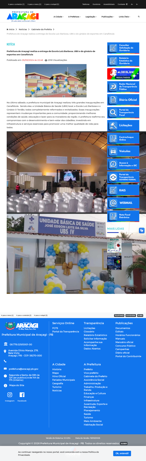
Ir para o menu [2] (34, 4)
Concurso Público (125, 345)
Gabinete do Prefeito (95, 376)
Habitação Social (93, 424)
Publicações (107, 16)
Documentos (122, 328)
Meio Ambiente (93, 421)
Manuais (120, 338)
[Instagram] (10, 395)
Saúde (87, 414)
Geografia (57, 383)
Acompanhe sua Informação (93, 343)
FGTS (55, 328)
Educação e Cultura (95, 393)
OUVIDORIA (130, 315)
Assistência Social (94, 379)
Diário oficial (122, 352)
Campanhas (122, 349)
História (56, 369)
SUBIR (140, 315)
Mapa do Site (16, 385)
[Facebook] (22, 395)
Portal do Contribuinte (128, 356)
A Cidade (58, 16)
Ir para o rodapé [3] (51, 4)
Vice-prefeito (91, 372)
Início (11, 29)
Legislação (90, 16)
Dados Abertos (92, 348)
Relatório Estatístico (95, 335)
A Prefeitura (73, 16)
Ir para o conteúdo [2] (23, 315)
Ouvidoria (96, 4)
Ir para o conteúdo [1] (16, 4)
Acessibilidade (109, 4)
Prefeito (88, 369)
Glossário (89, 331)
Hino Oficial (59, 376)
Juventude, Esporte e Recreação (95, 405)
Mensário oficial (124, 342)
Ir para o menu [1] (7, 315)
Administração (92, 383)
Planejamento (92, 410)
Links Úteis (124, 16)
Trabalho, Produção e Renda (95, 388)
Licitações (89, 328)
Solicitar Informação (95, 338)
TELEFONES (119, 315)
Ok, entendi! (122, 453)
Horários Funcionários (127, 335)
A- (137, 4)
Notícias (23, 29)
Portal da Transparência (65, 331)
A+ (132, 4)
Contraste (121, 4)
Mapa (55, 372)
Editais (119, 331)
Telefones (85, 4)
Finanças (89, 396)
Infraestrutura (91, 400)
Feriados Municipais (63, 379)
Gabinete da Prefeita (41, 29)
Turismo (56, 387)
